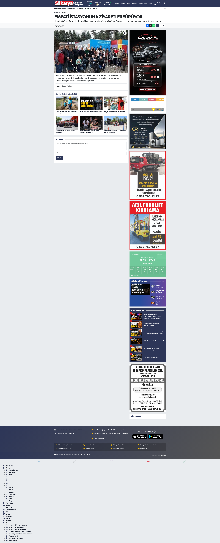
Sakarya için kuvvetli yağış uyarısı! (91, 111)
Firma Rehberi (11, 509)
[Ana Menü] (165, 9)
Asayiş (11, 488)
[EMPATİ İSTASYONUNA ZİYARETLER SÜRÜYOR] (91, 51)
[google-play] (155, 436)
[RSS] (155, 431)
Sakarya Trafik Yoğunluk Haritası (149, 445)
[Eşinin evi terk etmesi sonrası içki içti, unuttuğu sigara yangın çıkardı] (153, 303)
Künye (81, 9)
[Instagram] (146, 431)
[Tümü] (163, 416)
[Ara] (165, 3)
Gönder (59, 158)
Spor (10, 498)
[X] (143, 431)
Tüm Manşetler (89, 448)
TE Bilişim (163, 455)
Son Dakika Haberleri (118, 448)
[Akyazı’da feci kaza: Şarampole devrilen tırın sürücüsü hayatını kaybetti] (153, 291)
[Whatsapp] (152, 431)
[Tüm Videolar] (163, 281)
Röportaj (9, 512)
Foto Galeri (10, 503)
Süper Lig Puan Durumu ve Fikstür (20, 534)
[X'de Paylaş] (150, 25)
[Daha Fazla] (157, 25)
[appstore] (139, 436)
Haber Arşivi (143, 448)
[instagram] (111, 461)
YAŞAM (64, 13)
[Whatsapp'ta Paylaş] (153, 25)
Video (8, 505)
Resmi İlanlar (61, 9)
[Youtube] (149, 431)
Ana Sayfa (9, 466)
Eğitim (11, 492)
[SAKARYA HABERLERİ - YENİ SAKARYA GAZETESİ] (69, 3)
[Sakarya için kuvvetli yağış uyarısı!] (91, 103)
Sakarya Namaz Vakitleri (119, 445)
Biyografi (9, 514)
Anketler (9, 516)
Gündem (12, 490)
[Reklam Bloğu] (148, 62)
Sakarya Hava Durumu (92, 445)
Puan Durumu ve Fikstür (64, 448)
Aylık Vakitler (135, 275)
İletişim (8, 520)
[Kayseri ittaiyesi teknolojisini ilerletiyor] (67, 122)
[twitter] (74, 461)
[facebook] (38, 461)
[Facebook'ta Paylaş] (147, 25)
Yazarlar (72, 9)
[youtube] (148, 461)
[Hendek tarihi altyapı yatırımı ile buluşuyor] (67, 103)
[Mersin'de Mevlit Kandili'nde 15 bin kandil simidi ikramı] (115, 103)
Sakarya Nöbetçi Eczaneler (65, 445)
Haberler (57, 13)
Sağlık (11, 501)
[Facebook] (139, 431)
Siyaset (11, 496)
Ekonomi (12, 494)
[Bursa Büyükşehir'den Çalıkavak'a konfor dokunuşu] (115, 122)
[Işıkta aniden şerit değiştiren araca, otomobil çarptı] (153, 286)
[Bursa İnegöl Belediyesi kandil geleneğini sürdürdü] (91, 122)
